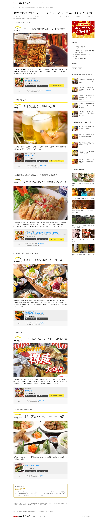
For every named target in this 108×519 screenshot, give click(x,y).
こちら (92, 516)
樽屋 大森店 (78, 56)
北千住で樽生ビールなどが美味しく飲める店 (83, 198)
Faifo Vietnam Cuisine (80, 58)
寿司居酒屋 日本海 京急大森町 (82, 54)
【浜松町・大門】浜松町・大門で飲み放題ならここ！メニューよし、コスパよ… (86, 97)
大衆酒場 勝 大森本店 (80, 47)
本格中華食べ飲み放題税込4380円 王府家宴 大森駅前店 (36, 175)
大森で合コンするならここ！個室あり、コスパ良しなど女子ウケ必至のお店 (86, 161)
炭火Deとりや (78, 49)
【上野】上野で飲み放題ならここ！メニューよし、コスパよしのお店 (86, 81)
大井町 (74, 68)
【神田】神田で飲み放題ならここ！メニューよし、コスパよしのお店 (86, 89)
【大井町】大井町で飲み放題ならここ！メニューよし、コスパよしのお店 (86, 105)
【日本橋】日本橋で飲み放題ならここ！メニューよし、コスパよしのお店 (86, 113)
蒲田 (80, 68)
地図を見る (48, 90)
